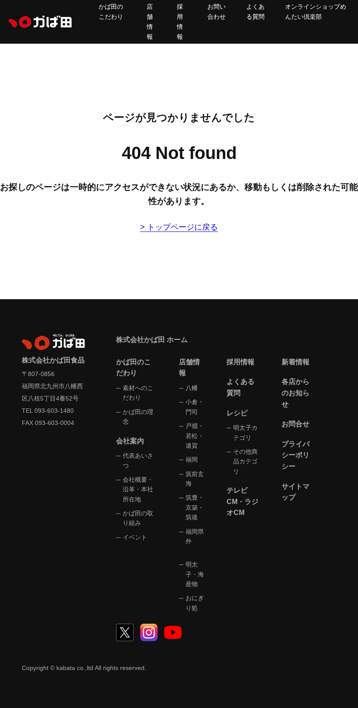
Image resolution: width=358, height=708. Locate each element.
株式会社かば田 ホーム (152, 339)
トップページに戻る (182, 227)
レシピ (237, 413)
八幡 (192, 387)
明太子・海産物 (195, 574)
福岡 (192, 459)
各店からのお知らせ (296, 393)
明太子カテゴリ (245, 432)
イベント (135, 537)
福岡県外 (195, 536)
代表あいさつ (138, 460)
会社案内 (130, 441)
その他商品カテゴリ (245, 461)
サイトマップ (296, 492)
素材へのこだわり (138, 392)
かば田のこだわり (133, 367)
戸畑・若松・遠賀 (195, 435)
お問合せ (296, 424)
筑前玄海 (195, 478)
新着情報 (296, 362)
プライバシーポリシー (296, 455)
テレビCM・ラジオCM (242, 501)
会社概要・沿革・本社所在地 (138, 489)
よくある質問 (241, 387)
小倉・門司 (195, 406)
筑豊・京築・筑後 (195, 507)
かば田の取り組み (138, 518)
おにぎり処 (195, 602)
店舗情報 (189, 367)
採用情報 (241, 362)
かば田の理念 (138, 416)
